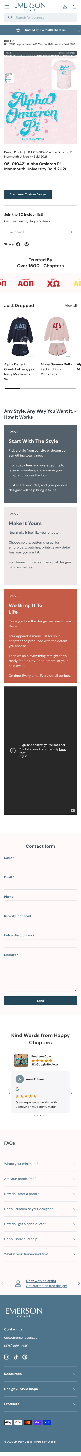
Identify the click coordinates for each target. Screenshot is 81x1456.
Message (10, 955)
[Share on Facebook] (18, 244)
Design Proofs (13, 152)
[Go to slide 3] (34, 1115)
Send (40, 1001)
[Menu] (6, 6)
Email (8, 877)
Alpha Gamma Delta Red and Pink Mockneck (56, 369)
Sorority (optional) (17, 916)
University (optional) (19, 935)
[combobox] (40, 17)
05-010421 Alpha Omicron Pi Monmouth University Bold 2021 (39, 44)
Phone (8, 896)
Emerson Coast (23, 1441)
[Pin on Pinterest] (26, 244)
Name (8, 858)
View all (71, 305)
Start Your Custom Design (28, 194)
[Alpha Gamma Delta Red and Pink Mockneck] (56, 336)
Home (7, 40)
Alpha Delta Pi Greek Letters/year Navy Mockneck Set (20, 371)
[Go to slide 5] (40, 1115)
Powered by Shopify (44, 1441)
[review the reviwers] (17, 1090)
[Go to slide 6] (43, 1115)
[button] (74, 6)
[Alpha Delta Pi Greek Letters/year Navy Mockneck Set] (20, 336)
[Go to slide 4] (37, 1115)
